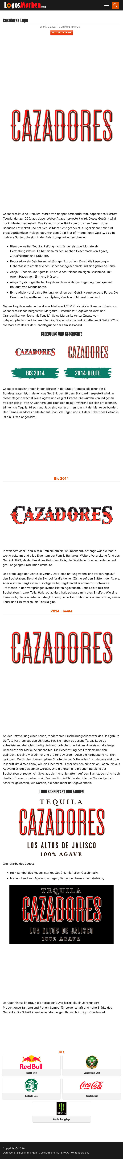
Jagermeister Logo (92, 1072)
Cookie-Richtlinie (49, 1152)
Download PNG (61, 32)
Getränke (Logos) (70, 26)
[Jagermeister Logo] (92, 1068)
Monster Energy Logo (61, 1119)
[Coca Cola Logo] (92, 1091)
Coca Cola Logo (92, 1096)
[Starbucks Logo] (31, 1091)
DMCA (65, 1152)
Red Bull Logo (31, 1072)
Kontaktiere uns (80, 1152)
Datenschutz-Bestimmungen (20, 1152)
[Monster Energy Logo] (61, 1114)
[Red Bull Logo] (31, 1068)
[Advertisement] (61, 67)
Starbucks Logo (31, 1096)
